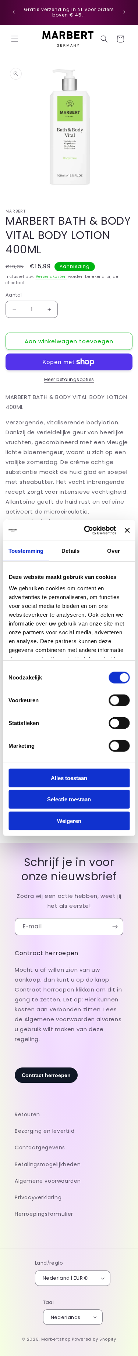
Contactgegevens (40, 1147)
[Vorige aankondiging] (14, 12)
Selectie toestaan (69, 799)
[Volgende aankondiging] (124, 12)
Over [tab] (113, 550)
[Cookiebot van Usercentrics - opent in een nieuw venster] (86, 530)
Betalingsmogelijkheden (48, 1164)
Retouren (27, 1114)
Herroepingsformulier (44, 1214)
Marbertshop (56, 1339)
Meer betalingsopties (69, 379)
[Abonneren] (115, 926)
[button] (15, 39)
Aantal (14, 294)
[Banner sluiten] (127, 530)
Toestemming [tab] (25, 550)
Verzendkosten (51, 276)
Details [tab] (70, 550)
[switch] (119, 700)
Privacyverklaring (38, 1197)
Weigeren (69, 820)
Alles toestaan (69, 778)
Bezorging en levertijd (44, 1131)
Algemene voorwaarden (48, 1181)
